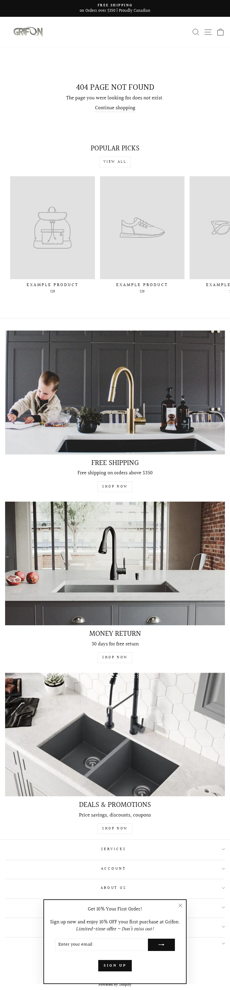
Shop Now (115, 487)
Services (113, 849)
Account (113, 869)
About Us (114, 888)
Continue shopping (115, 108)
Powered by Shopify (115, 985)
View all (115, 162)
